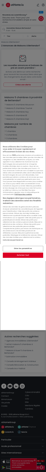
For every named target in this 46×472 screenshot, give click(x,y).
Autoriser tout (23, 255)
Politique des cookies (23, 195)
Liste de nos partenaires (13, 240)
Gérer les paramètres (23, 248)
